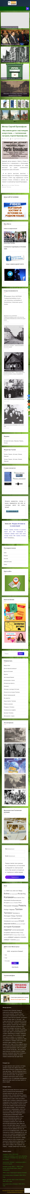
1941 (5, 890)
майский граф (8, 561)
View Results (15, 967)
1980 (11, 890)
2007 (17, 890)
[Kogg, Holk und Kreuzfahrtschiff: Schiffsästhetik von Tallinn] (15, 734)
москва (6, 558)
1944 (8, 891)
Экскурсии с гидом (9, 716)
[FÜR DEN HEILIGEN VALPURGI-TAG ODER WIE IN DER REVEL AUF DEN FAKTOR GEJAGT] (15, 781)
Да (6, 955)
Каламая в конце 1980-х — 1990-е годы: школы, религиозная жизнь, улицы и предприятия (13, 1168)
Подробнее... (11, 537)
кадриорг (8, 930)
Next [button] (24, 236)
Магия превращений (9, 695)
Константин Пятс (19, 897)
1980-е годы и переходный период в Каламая (14, 399)
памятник (13, 932)
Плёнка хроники (8, 704)
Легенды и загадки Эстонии (11, 689)
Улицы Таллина (16, 916)
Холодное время (7, 918)
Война (6, 893)
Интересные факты (9, 683)
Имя (9, 849)
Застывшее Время (9, 677)
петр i (18, 932)
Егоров (6, 555)
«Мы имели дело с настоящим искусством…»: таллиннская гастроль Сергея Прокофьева (15, 133)
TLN (12, 138)
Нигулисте (11, 902)
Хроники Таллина (4, 106)
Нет (6, 958)
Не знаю (7, 961)
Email (10, 856)
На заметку (6, 106)
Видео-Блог (11, 106)
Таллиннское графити (10, 710)
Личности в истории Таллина (13, 106)
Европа (6, 674)
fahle (5, 552)
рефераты (17, 937)
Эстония (14, 918)
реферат (11, 937)
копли (14, 930)
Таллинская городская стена (4, 103)
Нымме (16, 902)
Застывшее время (13, 893)
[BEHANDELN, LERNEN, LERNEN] (15, 765)
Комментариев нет (21, 139)
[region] (15, 236)
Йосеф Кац (22, 894)
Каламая (6, 686)
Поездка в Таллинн (9, 707)
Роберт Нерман (9, 909)
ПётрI (20, 902)
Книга (5, 564)
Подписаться (15, 877)
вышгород (18, 923)
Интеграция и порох (9, 680)
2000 (14, 891)
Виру (20, 891)
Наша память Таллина (10, 701)
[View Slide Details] (12, 236)
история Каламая (12, 927)
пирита (11, 934)
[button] (29, 396)
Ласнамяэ (7, 900)
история (23, 923)
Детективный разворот (10, 668)
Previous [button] (6, 236)
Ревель (22, 905)
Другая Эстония (8, 671)
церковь (18, 939)
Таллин (19, 909)
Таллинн (8, 913)
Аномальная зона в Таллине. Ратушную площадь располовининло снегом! (11, 103)
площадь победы (16, 934)
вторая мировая (14, 921)
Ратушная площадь (11, 906)
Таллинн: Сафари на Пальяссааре (20, 997)
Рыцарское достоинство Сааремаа (6, 103)
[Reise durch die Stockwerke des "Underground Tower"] (15, 750)
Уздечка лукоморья (13, 103)
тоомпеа (13, 939)
